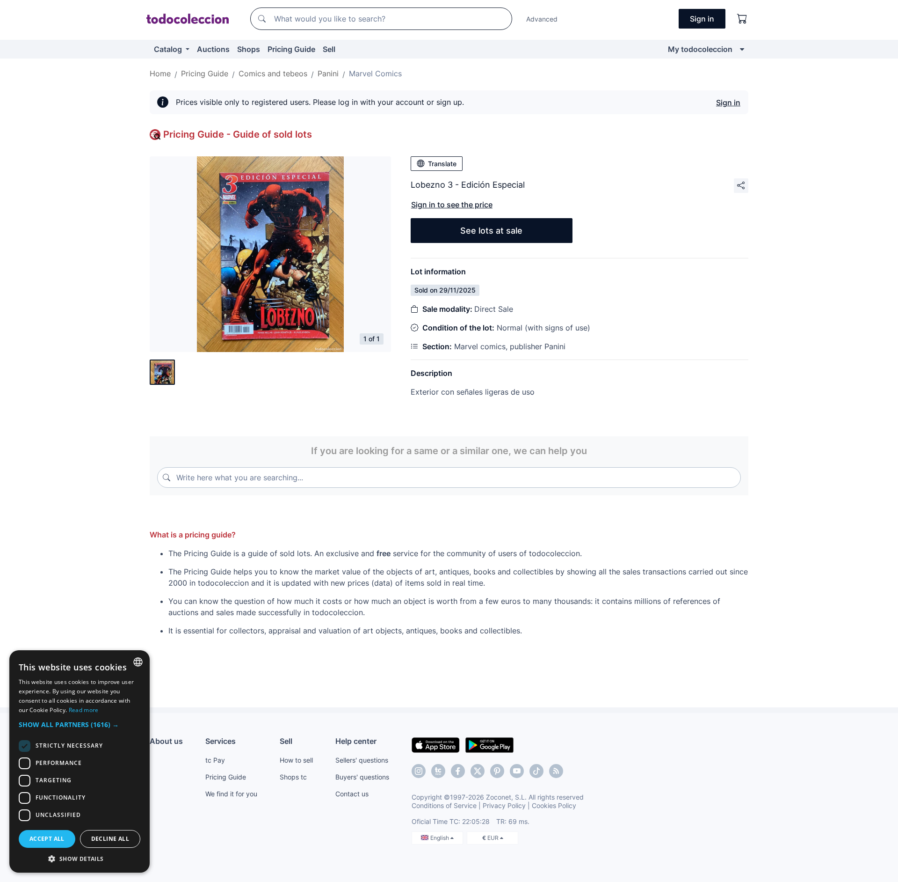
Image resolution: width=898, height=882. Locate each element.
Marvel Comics (375, 73)
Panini (328, 73)
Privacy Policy (504, 805)
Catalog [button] (169, 49)
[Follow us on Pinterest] (497, 771)
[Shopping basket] (742, 19)
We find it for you (231, 794)
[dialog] (79, 761)
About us (166, 741)
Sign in (728, 102)
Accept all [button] (47, 839)
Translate (442, 164)
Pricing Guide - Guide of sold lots (237, 134)
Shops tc (293, 777)
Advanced (542, 19)
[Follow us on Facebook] (458, 771)
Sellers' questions (361, 760)
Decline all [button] (110, 839)
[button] (79, 724)
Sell (329, 49)
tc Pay (215, 760)
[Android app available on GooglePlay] (489, 744)
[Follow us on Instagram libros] (438, 771)
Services (220, 741)
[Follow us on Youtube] (517, 771)
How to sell (296, 760)
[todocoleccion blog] (556, 771)
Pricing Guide (291, 49)
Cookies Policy (554, 805)
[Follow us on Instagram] (419, 771)
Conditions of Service (444, 805)
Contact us (352, 794)
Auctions (213, 49)
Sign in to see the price (451, 204)
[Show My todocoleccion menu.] (742, 49)
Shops (248, 49)
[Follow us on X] (478, 771)
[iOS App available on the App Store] (436, 744)
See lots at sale (491, 230)
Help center (356, 741)
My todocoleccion (700, 49)
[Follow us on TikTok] (536, 771)
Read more (84, 710)
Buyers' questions (362, 777)
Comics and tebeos (273, 73)
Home (160, 73)
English (440, 837)
